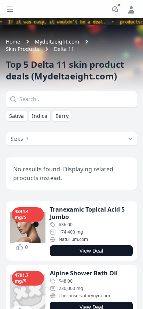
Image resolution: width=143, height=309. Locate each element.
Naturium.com (73, 239)
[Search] (12, 99)
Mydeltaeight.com (57, 41)
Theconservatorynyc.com (84, 296)
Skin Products (22, 48)
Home (13, 41)
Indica (39, 115)
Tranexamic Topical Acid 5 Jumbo (87, 213)
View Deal (91, 250)
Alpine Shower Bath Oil (84, 273)
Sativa (16, 115)
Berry (62, 115)
